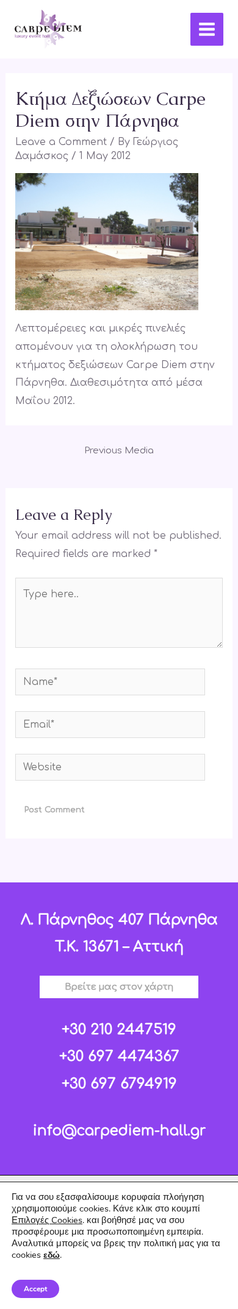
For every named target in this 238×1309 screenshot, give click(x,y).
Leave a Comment (61, 142)
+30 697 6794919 (119, 1084)
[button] (119, 987)
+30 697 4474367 (119, 1056)
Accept (35, 1289)
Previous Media (119, 450)
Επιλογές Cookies (47, 1220)
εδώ (51, 1255)
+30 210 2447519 (119, 1029)
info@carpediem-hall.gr (119, 1130)
